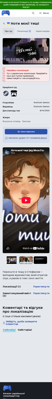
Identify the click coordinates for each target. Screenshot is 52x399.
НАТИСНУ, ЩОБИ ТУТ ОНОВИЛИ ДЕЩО (28, 138)
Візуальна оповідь (12, 121)
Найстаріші (25, 329)
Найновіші (9, 329)
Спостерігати (28, 132)
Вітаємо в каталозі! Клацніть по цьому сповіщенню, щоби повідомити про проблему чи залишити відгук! (26, 4)
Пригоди (26, 121)
